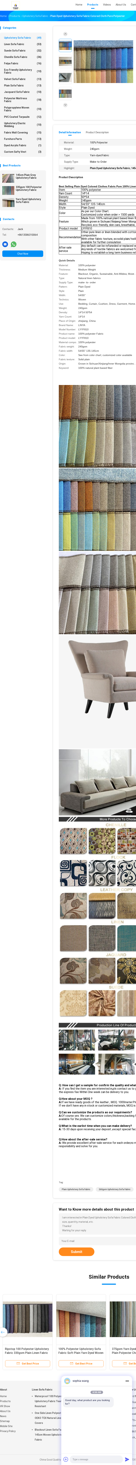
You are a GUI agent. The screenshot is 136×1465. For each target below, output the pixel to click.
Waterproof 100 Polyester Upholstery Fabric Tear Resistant (50, 1401)
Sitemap (5, 1421)
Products (5, 1401)
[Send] (127, 1459)
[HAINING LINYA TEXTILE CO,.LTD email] (5, 244)
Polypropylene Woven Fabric (22, 109)
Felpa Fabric (22, 63)
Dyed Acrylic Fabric (22, 145)
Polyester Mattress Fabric (22, 100)
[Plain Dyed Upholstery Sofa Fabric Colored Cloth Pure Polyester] (103, 62)
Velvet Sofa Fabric (22, 79)
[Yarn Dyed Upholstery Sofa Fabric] (8, 203)
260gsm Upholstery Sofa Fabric (115, 1189)
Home (3, 1396)
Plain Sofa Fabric (22, 85)
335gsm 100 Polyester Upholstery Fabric (29, 188)
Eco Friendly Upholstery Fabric (22, 71)
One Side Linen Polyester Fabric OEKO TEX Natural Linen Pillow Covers (53, 1418)
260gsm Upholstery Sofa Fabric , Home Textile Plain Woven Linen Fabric (22, 1352)
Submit (76, 1252)
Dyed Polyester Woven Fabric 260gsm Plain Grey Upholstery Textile (74, 1352)
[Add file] (65, 1459)
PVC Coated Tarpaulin (22, 116)
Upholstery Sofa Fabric (22, 37)
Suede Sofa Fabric (22, 50)
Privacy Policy (8, 1431)
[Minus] (127, 1381)
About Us (5, 1411)
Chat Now (22, 253)
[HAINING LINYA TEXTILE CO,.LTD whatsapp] (13, 244)
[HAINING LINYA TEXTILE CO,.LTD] (15, 5)
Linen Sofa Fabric (22, 44)
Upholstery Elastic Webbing (22, 125)
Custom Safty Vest (22, 151)
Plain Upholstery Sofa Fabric (76, 1189)
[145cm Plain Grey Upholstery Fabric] (8, 178)
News (3, 1416)
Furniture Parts (22, 139)
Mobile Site (6, 1426)
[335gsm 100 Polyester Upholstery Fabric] (8, 190)
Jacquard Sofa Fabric (22, 92)
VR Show (5, 1406)
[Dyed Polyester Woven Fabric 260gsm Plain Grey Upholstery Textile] (77, 1319)
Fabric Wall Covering (22, 132)
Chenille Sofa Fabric (22, 57)
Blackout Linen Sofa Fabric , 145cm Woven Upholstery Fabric (51, 1434)
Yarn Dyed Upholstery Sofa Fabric (28, 200)
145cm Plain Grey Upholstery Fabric (26, 176)
